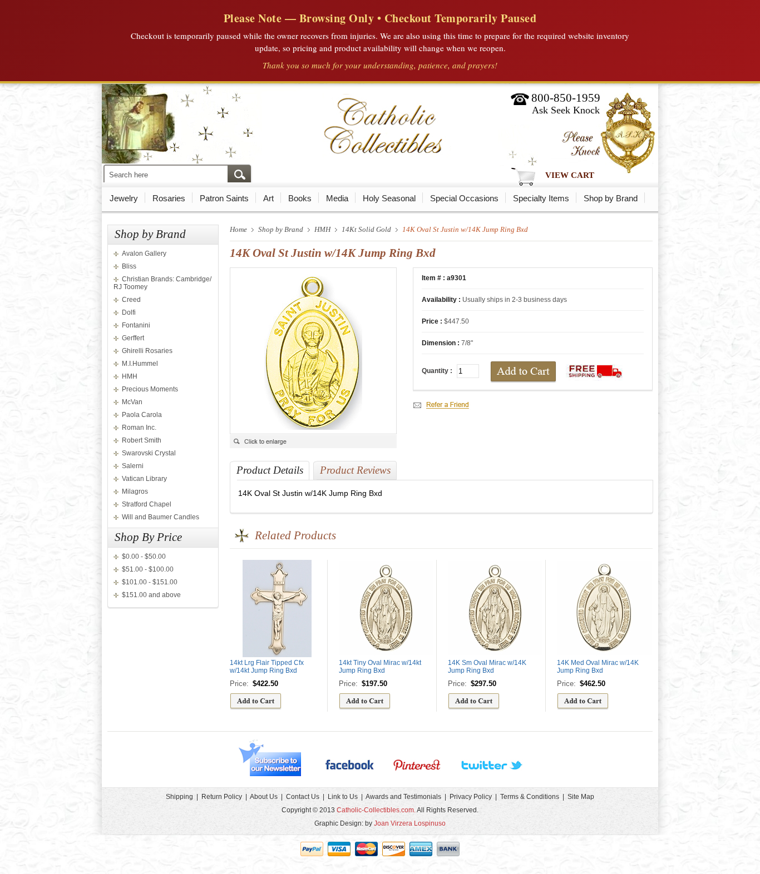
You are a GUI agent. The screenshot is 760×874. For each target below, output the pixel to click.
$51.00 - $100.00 (148, 569)
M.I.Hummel (140, 364)
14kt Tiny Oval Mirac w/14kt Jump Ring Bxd (380, 666)
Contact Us (302, 797)
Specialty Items (541, 198)
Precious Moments (150, 389)
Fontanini (136, 325)
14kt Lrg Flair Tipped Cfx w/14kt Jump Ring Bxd (267, 666)
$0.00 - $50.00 (144, 556)
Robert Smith (141, 440)
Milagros (135, 491)
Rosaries (168, 198)
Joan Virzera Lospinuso (410, 823)
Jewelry (124, 198)
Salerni (133, 466)
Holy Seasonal (389, 198)
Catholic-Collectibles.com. (376, 810)
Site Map (580, 797)
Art (268, 198)
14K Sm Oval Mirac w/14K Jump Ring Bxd (487, 666)
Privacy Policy (471, 797)
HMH (129, 376)
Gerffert (133, 338)
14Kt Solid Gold (366, 229)
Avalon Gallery (144, 253)
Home (238, 229)
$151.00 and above (151, 595)
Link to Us (343, 797)
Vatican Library (144, 479)
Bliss (129, 266)
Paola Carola (142, 415)
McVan (132, 402)
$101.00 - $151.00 (149, 582)
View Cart (569, 175)
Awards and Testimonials (403, 797)
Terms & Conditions (529, 797)
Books (300, 198)
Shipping (179, 797)
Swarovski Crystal (149, 453)
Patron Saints (224, 198)
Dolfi (129, 312)
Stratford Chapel (146, 504)
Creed (131, 300)
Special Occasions (464, 198)
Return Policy (221, 797)
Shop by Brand (611, 198)
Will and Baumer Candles (160, 517)
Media (337, 198)
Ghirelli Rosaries (147, 351)
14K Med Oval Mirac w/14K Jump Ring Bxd (598, 666)
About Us (264, 797)
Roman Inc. (139, 427)
